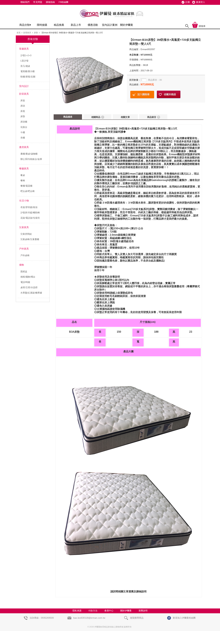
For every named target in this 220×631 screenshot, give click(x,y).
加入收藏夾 (169, 94)
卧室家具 (27, 33)
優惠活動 (93, 25)
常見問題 (37, 2)
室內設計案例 (109, 25)
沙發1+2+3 (25, 55)
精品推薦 (59, 25)
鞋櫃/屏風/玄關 (27, 76)
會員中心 (108, 610)
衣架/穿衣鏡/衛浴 (29, 207)
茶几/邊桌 (25, 66)
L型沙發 (24, 60)
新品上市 (76, 25)
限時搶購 (42, 25)
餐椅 (22, 180)
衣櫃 (22, 137)
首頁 (18, 33)
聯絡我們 (24, 2)
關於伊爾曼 (126, 25)
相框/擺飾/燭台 (27, 276)
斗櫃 (22, 132)
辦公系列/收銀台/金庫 (31, 159)
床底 (22, 111)
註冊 (187, 2)
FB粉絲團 (63, 2)
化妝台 (23, 127)
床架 (22, 100)
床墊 (36, 33)
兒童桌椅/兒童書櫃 (29, 239)
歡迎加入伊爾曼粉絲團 (184, 618)
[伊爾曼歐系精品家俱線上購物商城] (112, 18)
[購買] (142, 94)
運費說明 (143, 610)
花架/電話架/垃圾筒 (30, 218)
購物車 (200, 26)
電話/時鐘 (25, 282)
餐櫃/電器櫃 (26, 186)
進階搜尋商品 (136, 618)
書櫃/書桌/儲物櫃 (29, 153)
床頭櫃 (23, 121)
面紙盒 (23, 271)
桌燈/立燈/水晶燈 (29, 287)
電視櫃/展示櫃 (27, 71)
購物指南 (50, 2)
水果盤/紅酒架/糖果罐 (31, 292)
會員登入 (200, 2)
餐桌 (22, 175)
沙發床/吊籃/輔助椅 (30, 212)
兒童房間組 (26, 234)
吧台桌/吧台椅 (27, 191)
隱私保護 (76, 610)
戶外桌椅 (24, 255)
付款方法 (92, 610)
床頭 (22, 105)
